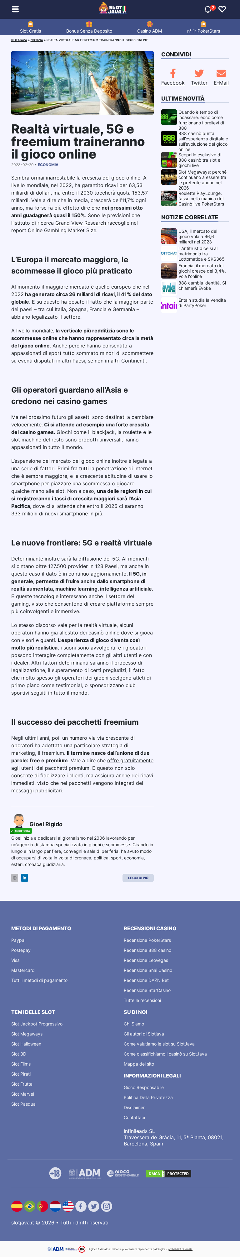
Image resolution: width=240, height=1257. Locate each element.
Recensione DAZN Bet (146, 980)
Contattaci (134, 1117)
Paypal (18, 940)
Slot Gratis (30, 31)
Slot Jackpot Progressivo (36, 1023)
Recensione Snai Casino (148, 970)
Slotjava (19, 40)
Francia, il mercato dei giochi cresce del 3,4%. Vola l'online (202, 271)
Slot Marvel (22, 1094)
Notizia (37, 40)
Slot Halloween (26, 1043)
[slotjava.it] (112, 9)
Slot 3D (18, 1053)
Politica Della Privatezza (148, 1097)
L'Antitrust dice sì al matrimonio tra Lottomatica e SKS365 (201, 254)
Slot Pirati (21, 1074)
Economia (48, 164)
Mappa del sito (139, 1064)
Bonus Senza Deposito (89, 31)
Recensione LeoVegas (146, 960)
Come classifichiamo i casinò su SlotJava (165, 1053)
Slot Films (21, 1064)
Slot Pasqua (23, 1104)
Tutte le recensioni (142, 1000)
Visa (15, 960)
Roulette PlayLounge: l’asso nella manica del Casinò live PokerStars (201, 198)
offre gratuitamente (130, 760)
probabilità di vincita (180, 1249)
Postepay (21, 950)
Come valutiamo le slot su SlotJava (159, 1043)
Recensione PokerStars (147, 940)
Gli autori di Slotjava (144, 1033)
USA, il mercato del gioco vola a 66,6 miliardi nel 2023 (197, 236)
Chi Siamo (134, 1023)
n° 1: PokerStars (203, 31)
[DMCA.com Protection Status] (168, 1173)
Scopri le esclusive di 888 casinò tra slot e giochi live (199, 160)
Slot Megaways (26, 1033)
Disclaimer (134, 1107)
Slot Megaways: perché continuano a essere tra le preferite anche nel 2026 (202, 179)
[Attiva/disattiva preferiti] (222, 9)
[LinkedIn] (24, 878)
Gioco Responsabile (144, 1087)
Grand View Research (80, 223)
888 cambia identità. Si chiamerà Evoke (202, 285)
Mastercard (23, 970)
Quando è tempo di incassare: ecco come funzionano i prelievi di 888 (201, 120)
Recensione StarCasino (147, 990)
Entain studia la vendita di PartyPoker (202, 302)
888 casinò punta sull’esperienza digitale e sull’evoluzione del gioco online (203, 141)
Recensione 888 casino (147, 950)
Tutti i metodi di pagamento (39, 980)
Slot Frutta (21, 1084)
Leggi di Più (138, 878)
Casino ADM (149, 31)
